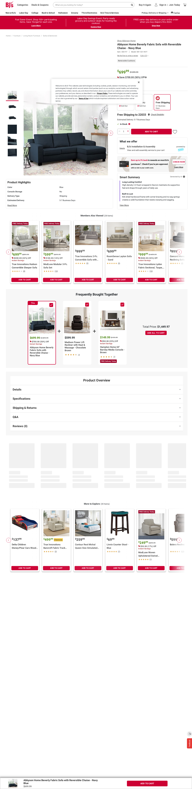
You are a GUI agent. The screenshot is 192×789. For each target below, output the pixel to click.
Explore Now (96, 27)
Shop (126, 41)
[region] (97, 91)
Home (8, 36)
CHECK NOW (179, 162)
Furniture (16, 36)
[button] (157, 114)
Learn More (36, 26)
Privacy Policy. (102, 93)
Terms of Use (83, 98)
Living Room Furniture (31, 36)
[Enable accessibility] (189, 733)
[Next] (110, 133)
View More (124, 205)
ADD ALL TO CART (156, 333)
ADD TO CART (151, 131)
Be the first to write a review (127, 56)
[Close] (139, 82)
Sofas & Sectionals (50, 36)
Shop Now (156, 26)
